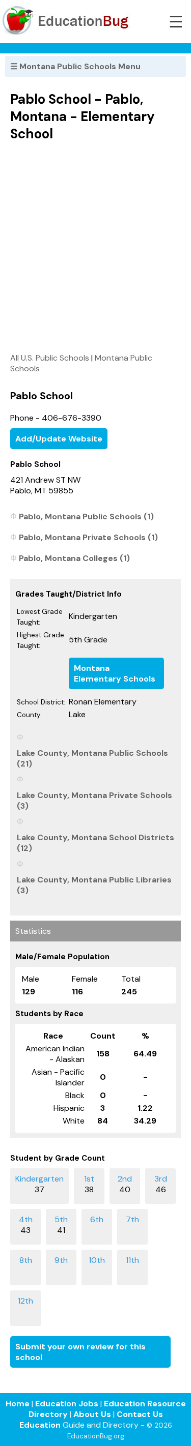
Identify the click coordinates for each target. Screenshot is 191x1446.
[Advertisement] (95, 247)
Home (18, 1403)
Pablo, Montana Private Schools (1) (88, 537)
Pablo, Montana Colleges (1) (74, 558)
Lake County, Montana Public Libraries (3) (94, 885)
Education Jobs (66, 1403)
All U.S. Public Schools (49, 357)
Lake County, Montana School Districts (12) (95, 842)
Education (40, 1425)
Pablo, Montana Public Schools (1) (86, 516)
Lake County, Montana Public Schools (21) (92, 758)
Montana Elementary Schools (114, 673)
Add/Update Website (58, 438)
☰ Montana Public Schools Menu (75, 66)
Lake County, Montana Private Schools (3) (94, 800)
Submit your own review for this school (80, 1352)
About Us (92, 1414)
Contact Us (140, 1414)
